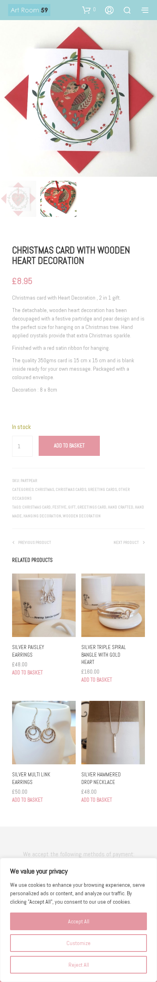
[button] (89, 10)
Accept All (78, 921)
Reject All (78, 964)
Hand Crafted (120, 507)
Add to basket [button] (27, 672)
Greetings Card (91, 507)
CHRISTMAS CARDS (71, 489)
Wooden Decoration (82, 516)
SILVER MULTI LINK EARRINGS (31, 778)
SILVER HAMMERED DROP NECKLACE (101, 778)
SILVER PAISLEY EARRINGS (28, 651)
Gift (72, 507)
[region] (78, 920)
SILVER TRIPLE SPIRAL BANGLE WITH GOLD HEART (103, 654)
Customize (78, 943)
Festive (59, 507)
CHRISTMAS (44, 489)
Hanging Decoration (42, 516)
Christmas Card (36, 507)
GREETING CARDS (102, 489)
